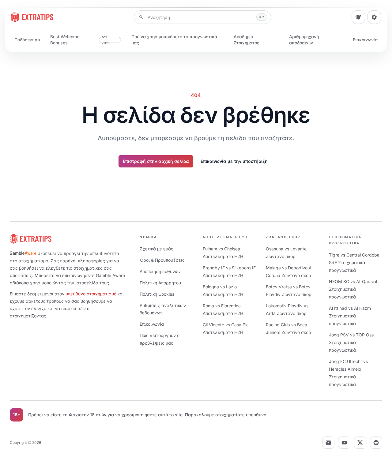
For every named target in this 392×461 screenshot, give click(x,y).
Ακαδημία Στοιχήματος (246, 39)
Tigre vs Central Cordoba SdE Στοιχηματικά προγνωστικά (354, 262)
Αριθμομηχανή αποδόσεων (304, 39)
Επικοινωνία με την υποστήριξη (237, 161)
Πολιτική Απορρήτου (160, 282)
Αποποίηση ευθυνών (160, 271)
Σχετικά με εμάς (156, 248)
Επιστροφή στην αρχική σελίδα (156, 161)
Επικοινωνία (365, 39)
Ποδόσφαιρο (27, 39)
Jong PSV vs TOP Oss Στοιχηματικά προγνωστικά (351, 342)
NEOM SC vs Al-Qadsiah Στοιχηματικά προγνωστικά (354, 289)
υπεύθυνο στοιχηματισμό (91, 293)
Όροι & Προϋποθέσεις (162, 260)
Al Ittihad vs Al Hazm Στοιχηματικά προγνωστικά (350, 315)
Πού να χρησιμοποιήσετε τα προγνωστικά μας (174, 39)
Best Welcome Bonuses (80, 39)
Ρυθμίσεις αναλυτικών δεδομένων (163, 309)
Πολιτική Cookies (157, 294)
